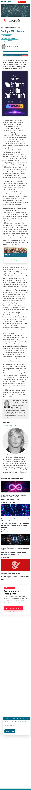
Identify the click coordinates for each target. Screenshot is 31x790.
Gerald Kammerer (12, 46)
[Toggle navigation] (7, 2)
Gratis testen (22, 2)
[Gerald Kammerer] (4, 46)
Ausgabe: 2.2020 (6, 41)
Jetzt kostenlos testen (13, 608)
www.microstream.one (10, 425)
